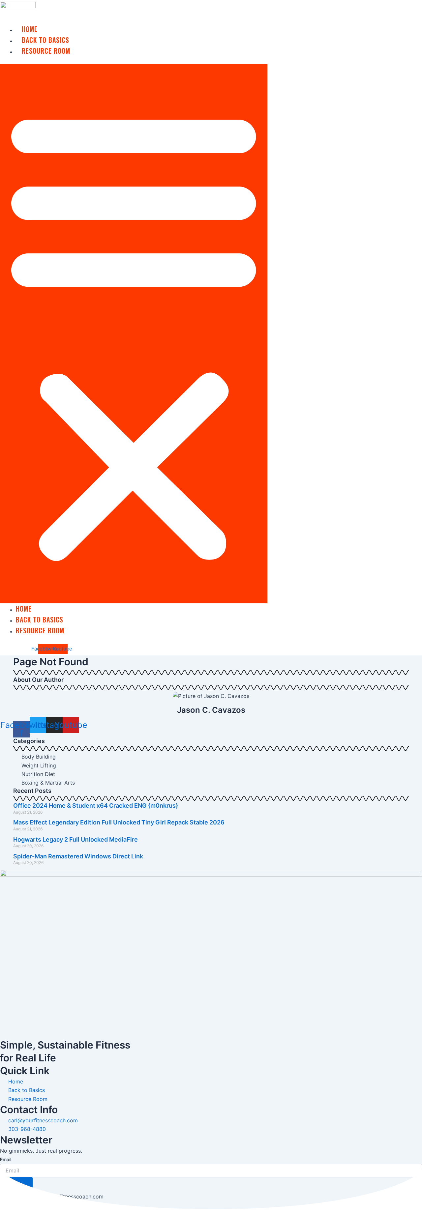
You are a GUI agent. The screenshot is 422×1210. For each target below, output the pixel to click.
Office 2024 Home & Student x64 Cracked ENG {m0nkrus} (95, 805)
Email (5, 1159)
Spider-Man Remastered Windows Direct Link (78, 856)
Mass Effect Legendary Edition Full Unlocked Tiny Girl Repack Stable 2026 (119, 822)
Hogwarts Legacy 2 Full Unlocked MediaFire (75, 839)
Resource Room (46, 51)
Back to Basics (45, 40)
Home (30, 29)
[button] (133, 333)
